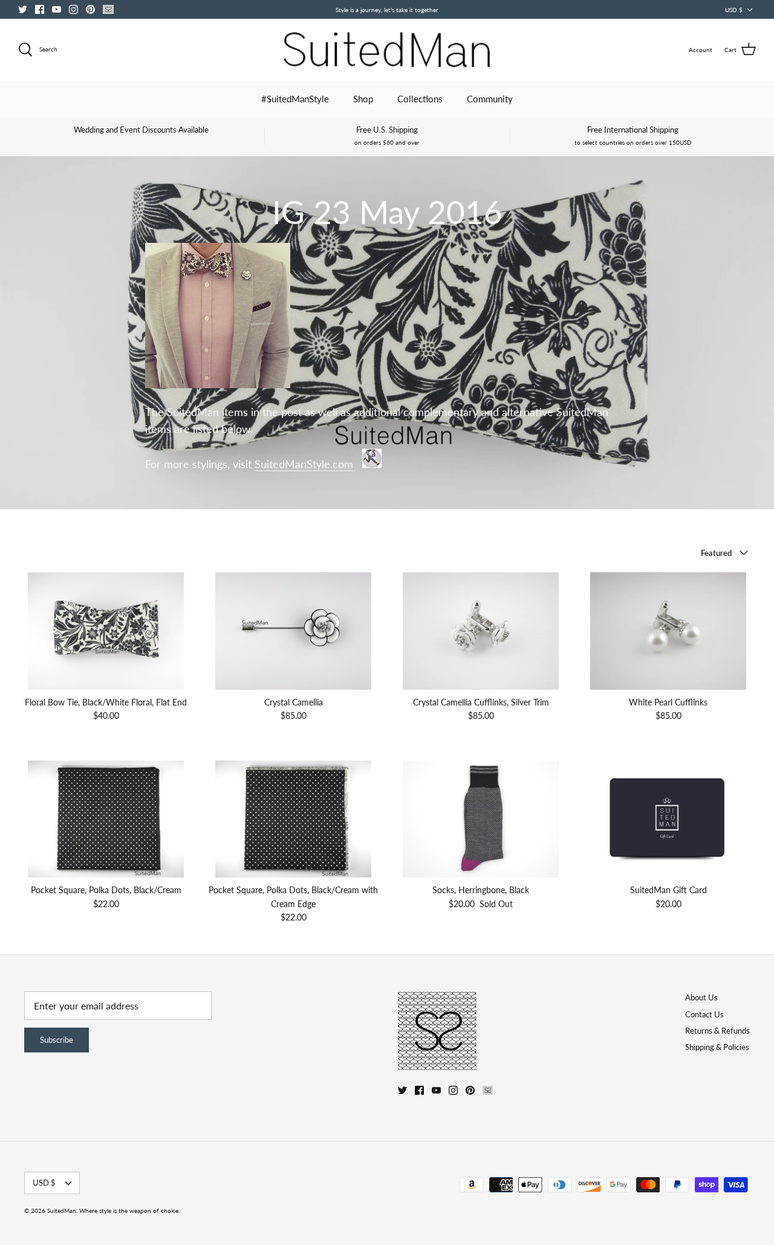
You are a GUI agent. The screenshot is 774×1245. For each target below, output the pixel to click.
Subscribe (56, 1040)
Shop (363, 98)
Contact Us (704, 1014)
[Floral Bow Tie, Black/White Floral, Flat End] (106, 630)
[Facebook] (39, 9)
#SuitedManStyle (295, 98)
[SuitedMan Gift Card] (668, 819)
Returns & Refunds (717, 1030)
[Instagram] (73, 9)
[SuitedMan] (387, 49)
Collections (420, 98)
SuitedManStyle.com (304, 464)
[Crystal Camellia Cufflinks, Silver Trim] (480, 630)
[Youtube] (56, 9)
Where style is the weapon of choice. (129, 1210)
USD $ (734, 9)
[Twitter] (22, 9)
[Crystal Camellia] (293, 630)
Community (490, 98)
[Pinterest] (90, 9)
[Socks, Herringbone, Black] (480, 819)
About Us (701, 997)
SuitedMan (61, 1210)
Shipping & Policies (717, 1047)
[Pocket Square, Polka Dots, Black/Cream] (106, 819)
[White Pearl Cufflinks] (668, 630)
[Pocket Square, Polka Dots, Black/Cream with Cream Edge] (293, 819)
